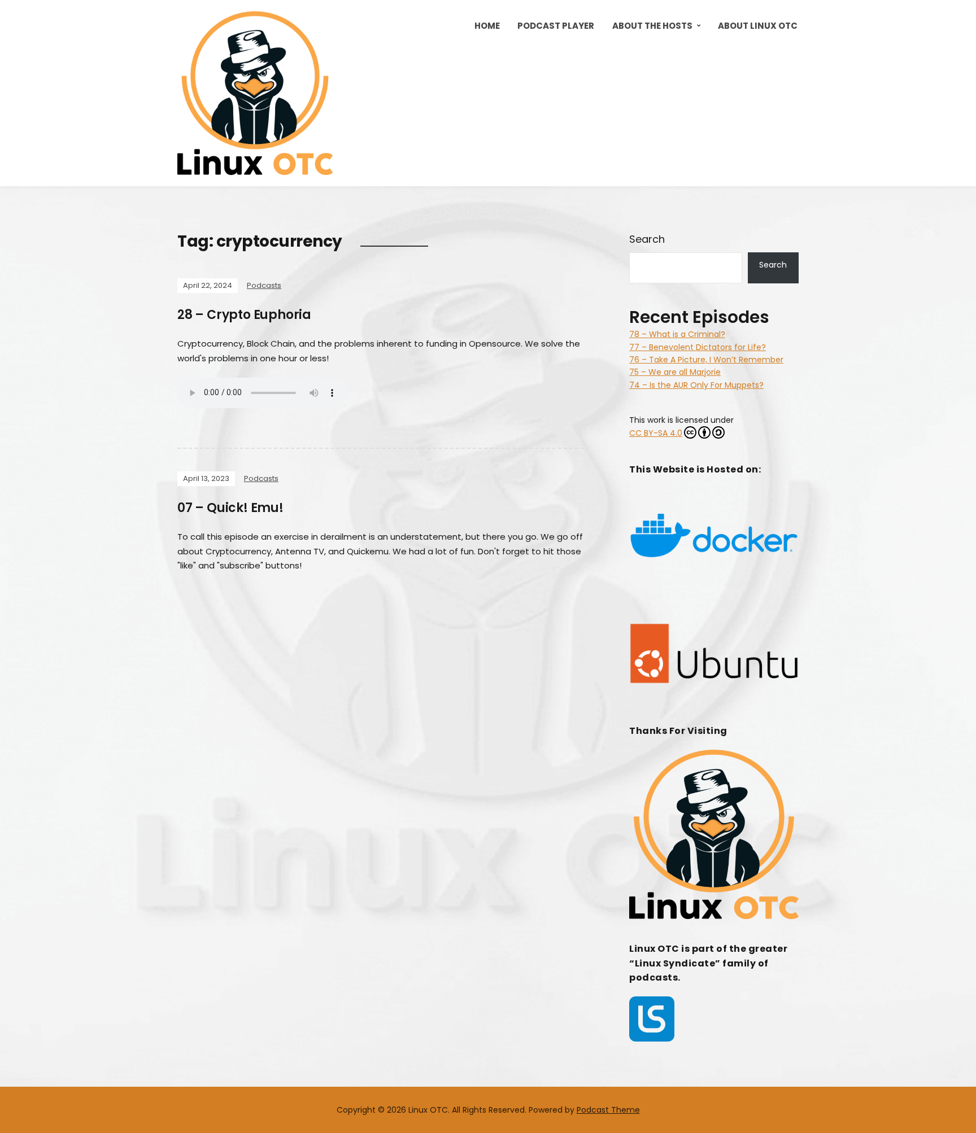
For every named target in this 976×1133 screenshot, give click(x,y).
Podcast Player (555, 26)
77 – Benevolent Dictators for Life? (697, 347)
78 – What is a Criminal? (677, 334)
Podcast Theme (608, 1109)
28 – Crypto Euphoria (244, 314)
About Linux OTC (758, 26)
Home (487, 26)
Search (647, 239)
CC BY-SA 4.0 (655, 433)
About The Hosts (652, 26)
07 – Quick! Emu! (230, 508)
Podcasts (264, 285)
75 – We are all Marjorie (675, 372)
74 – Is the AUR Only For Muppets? (696, 385)
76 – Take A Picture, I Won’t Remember (706, 359)
